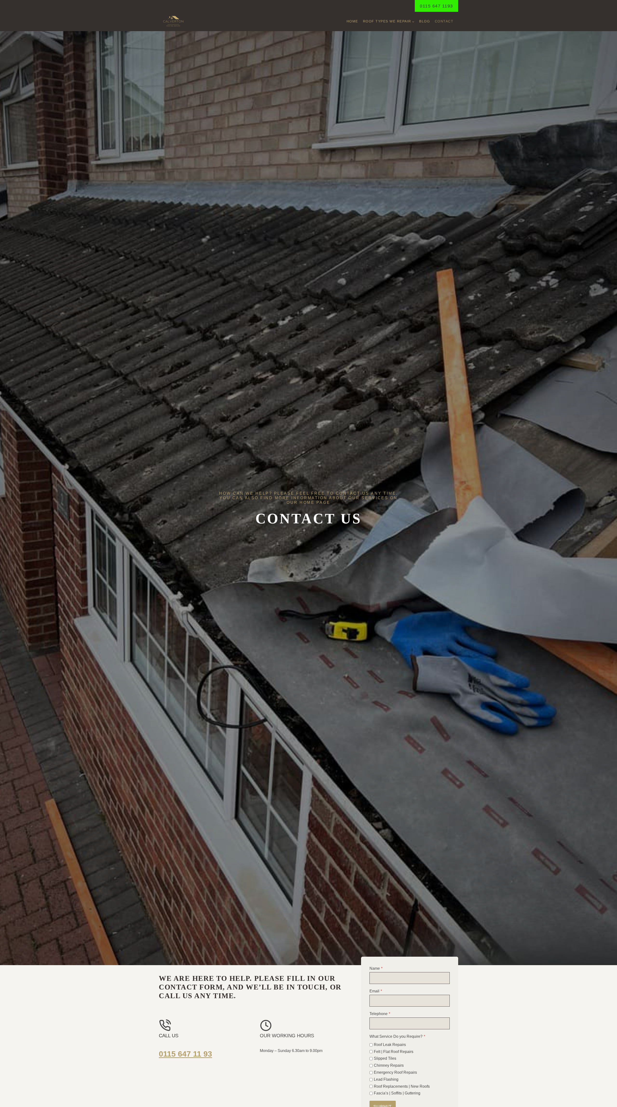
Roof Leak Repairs (390, 1045)
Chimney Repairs (389, 1065)
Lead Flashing (386, 1079)
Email (375, 991)
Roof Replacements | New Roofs (402, 1086)
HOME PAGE (315, 502)
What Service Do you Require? (397, 1036)
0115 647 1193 (436, 6)
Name (375, 968)
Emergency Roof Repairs (395, 1072)
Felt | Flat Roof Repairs (393, 1052)
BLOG (424, 21)
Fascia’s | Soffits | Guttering (397, 1093)
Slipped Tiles (385, 1058)
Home (352, 21)
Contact (444, 21)
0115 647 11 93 (185, 1054)
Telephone (379, 1014)
